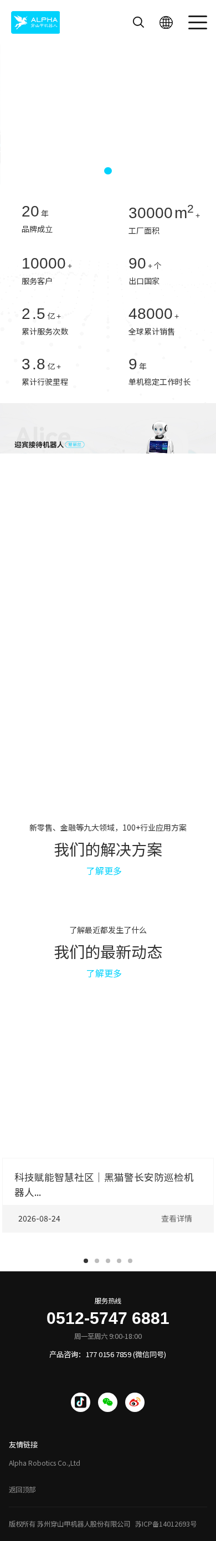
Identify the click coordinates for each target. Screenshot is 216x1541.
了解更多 (104, 870)
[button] (89, 170)
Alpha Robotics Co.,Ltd (44, 1463)
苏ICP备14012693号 (166, 1524)
